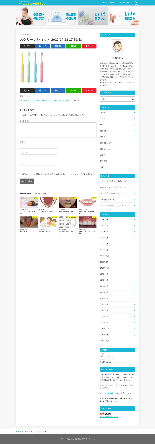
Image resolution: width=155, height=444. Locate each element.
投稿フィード (105, 356)
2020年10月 (104, 268)
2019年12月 (104, 329)
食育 (102, 167)
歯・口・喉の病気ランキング (109, 417)
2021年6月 (104, 231)
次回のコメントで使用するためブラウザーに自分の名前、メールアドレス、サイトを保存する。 (59, 174)
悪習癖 (102, 137)
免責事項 (113, 2)
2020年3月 (104, 310)
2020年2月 (104, 316)
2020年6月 (104, 292)
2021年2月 (104, 244)
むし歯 (102, 119)
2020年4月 (104, 304)
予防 (102, 125)
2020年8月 (104, 280)
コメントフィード (106, 359)
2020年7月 (104, 286)
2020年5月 (104, 298)
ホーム (105, 2)
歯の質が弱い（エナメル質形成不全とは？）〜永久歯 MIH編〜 (45, 100)
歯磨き (102, 155)
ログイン (103, 353)
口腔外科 (103, 131)
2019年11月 (104, 335)
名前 (22, 142)
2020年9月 (104, 274)
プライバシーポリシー (125, 2)
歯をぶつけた (105, 149)
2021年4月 (104, 238)
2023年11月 (104, 219)
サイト (22, 163)
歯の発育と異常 (106, 143)
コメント (24, 121)
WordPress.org (105, 362)
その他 (102, 112)
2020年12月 (104, 256)
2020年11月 (104, 262)
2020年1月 (104, 322)
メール (23, 153)
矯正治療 (103, 161)
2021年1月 (104, 250)
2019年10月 (104, 341)
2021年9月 (104, 225)
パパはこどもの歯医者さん (32, 3)
